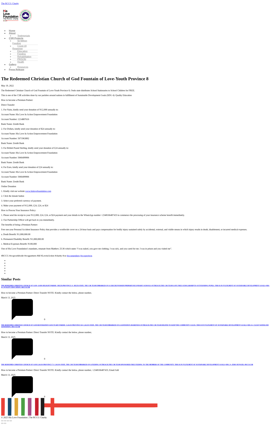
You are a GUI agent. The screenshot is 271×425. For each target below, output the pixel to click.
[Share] (8, 420)
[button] (101, 26)
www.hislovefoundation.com (38, 191)
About (12, 33)
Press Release (16, 69)
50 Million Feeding (19, 42)
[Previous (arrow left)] (2, 423)
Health (20, 62)
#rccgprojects (86, 256)
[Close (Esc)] (11, 420)
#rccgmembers (73, 256)
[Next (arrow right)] (5, 423)
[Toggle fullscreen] (5, 420)
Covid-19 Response (19, 47)
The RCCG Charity (10, 3)
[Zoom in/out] (2, 420)
